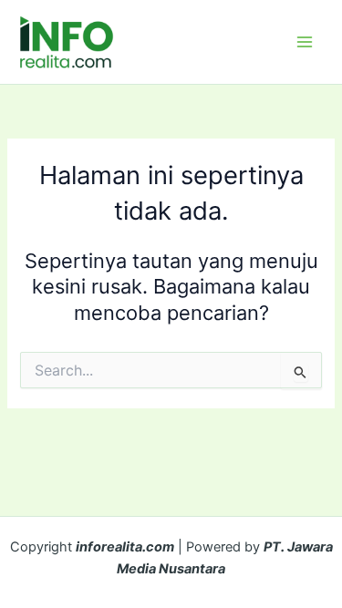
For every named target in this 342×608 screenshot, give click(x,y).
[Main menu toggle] (304, 42)
